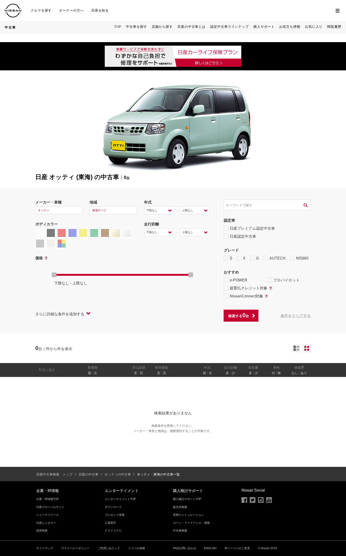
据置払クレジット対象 (248, 288)
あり (304, 373)
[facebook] (244, 500)
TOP (117, 26)
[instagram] (261, 500)
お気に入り (314, 26)
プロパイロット (286, 280)
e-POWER (238, 280)
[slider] (54, 274)
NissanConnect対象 (246, 296)
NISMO (302, 258)
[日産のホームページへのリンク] (13, 6)
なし (294, 373)
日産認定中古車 (243, 236)
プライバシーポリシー (75, 548)
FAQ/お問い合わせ (184, 548)
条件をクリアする (296, 316)
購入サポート (263, 26)
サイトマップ (44, 548)
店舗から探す (162, 26)
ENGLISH (210, 548)
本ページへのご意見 (237, 548)
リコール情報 (136, 548)
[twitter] (252, 500)
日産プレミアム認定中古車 (252, 228)
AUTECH (278, 258)
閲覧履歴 (334, 26)
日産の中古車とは (191, 26)
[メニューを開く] (337, 10)
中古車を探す (136, 26)
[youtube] (269, 500)
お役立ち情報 (289, 26)
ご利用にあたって (108, 548)
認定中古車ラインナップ (229, 26)
